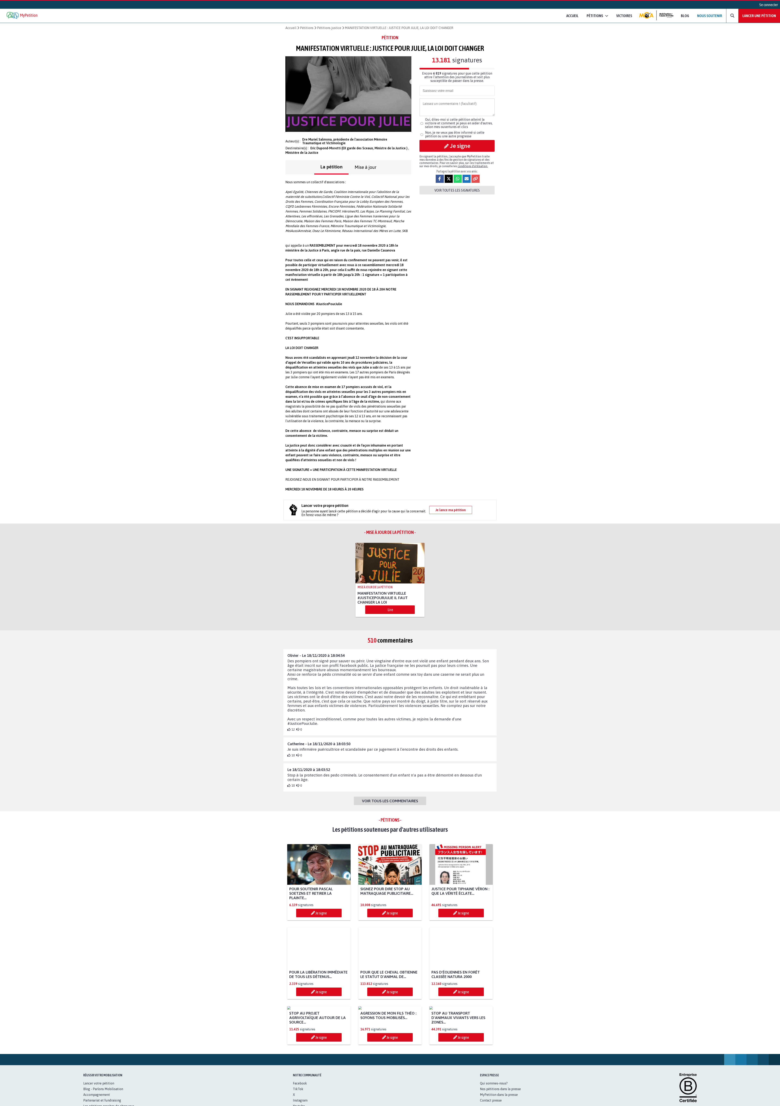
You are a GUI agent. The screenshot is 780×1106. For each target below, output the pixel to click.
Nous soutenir (709, 15)
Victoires (624, 15)
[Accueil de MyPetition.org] (22, 16)
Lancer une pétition (759, 15)
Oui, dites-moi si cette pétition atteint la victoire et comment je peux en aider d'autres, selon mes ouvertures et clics (459, 123)
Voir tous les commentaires (390, 801)
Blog (685, 15)
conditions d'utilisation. (473, 166)
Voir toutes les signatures (457, 190)
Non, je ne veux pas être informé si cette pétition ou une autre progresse (454, 134)
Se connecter (768, 4)
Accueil (572, 15)
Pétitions (306, 28)
